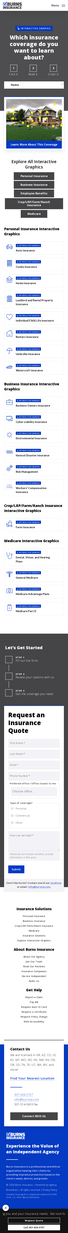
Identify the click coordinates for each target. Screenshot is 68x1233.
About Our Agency (34, 956)
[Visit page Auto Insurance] (34, 248)
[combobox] (34, 84)
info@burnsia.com (39, 886)
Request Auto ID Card (34, 1006)
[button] (58, 5)
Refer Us (34, 981)
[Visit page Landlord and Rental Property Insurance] (34, 299)
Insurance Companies (34, 971)
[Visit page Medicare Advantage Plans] (34, 591)
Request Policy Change (34, 1016)
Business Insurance (34, 920)
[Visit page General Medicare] (34, 575)
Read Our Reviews (34, 966)
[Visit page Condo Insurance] (34, 264)
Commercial (22, 815)
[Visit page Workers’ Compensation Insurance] (34, 487)
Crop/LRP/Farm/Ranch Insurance (34, 925)
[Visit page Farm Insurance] (34, 524)
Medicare (34, 930)
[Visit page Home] (12, 5)
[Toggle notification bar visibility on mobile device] (6, 1208)
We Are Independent (34, 976)
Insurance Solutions (34, 935)
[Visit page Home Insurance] (34, 280)
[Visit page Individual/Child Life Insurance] (34, 318)
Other (19, 822)
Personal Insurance (34, 916)
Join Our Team (34, 961)
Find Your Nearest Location (32, 1078)
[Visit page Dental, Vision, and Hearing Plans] (34, 556)
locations (56, 882)
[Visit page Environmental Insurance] (34, 435)
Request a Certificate (34, 1011)
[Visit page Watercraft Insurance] (34, 367)
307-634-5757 (23, 1094)
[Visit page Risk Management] (34, 469)
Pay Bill (34, 1002)
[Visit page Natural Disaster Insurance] (34, 452)
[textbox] (34, 85)
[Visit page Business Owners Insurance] (34, 403)
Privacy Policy (50, 1189)
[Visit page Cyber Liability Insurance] (34, 419)
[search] (47, 5)
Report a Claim (34, 997)
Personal (20, 808)
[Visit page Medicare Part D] (34, 608)
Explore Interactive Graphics (34, 940)
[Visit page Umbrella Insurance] (34, 351)
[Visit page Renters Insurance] (34, 334)
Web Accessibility (34, 1021)
